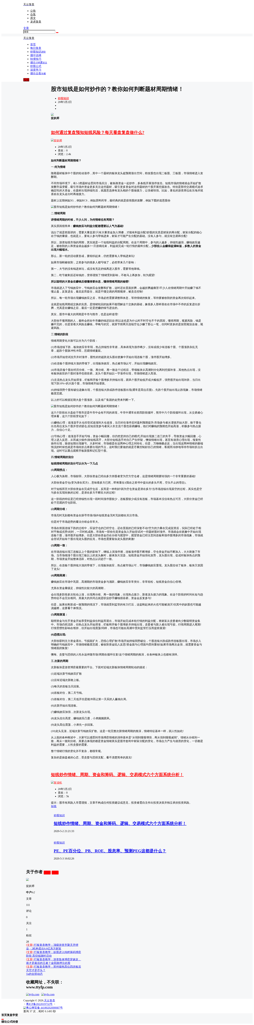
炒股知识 (63, 98)
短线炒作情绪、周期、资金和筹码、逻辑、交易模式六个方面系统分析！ (117, 774)
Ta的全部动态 (34, 973)
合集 (33, 14)
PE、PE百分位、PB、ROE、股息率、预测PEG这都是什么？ (110, 851)
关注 (47, 872)
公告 (33, 10)
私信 (55, 872)
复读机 (58, 782)
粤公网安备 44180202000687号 (44, 1007)
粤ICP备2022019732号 (39, 1004)
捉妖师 (58, 140)
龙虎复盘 (35, 21)
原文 (33, 18)
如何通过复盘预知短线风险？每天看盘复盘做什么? (97, 132)
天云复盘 (49, 1000)
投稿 (26, 79)
